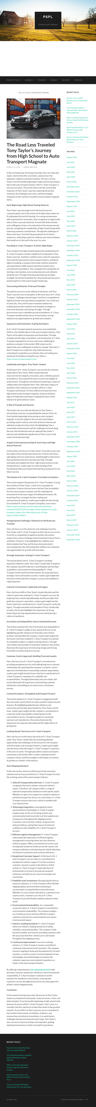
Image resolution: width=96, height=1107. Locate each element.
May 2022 (71, 368)
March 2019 (71, 520)
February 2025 (72, 236)
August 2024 (72, 265)
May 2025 (71, 221)
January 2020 (72, 490)
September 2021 (73, 392)
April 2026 (71, 177)
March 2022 (71, 378)
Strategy (42, 80)
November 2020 (73, 441)
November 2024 (73, 250)
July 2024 (70, 270)
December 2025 (73, 187)
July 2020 (70, 461)
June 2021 (71, 407)
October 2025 (72, 196)
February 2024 (72, 294)
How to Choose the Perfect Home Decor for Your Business (77, 139)
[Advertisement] (48, 58)
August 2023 (72, 324)
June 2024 (71, 275)
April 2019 (71, 515)
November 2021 (73, 388)
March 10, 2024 (14, 167)
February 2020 (72, 486)
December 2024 (73, 245)
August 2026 (72, 157)
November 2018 (73, 539)
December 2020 (73, 437)
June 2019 (71, 505)
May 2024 (71, 280)
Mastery (66, 80)
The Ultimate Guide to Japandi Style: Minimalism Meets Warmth (77, 110)
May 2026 (71, 172)
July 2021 (70, 402)
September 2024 (73, 260)
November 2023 (73, 309)
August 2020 (72, 456)
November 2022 (73, 348)
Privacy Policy (13, 80)
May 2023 (71, 334)
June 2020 (71, 466)
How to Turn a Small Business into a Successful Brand (77, 100)
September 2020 (73, 451)
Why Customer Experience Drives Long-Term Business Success (77, 120)
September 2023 (73, 319)
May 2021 (71, 412)
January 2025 (72, 240)
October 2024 (72, 255)
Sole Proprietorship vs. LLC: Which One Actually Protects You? (78, 129)
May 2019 (71, 510)
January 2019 (72, 530)
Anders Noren (76, 1100)
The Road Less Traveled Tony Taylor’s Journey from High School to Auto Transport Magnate (33, 153)
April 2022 (71, 373)
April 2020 (71, 476)
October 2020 (72, 446)
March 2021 (71, 422)
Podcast (79, 80)
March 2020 (71, 481)
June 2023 (71, 329)
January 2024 (72, 299)
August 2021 (72, 397)
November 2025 (73, 191)
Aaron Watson (30, 167)
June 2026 (71, 167)
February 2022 (72, 383)
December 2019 (73, 495)
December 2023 (73, 304)
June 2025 (71, 216)
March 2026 (71, 182)
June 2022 (71, 363)
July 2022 (70, 358)
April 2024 (71, 285)
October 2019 (72, 500)
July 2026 (70, 162)
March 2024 (71, 290)
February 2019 (72, 525)
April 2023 (71, 339)
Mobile (54, 80)
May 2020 (71, 471)
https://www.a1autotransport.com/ (22, 359)
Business (29, 80)
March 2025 (71, 231)
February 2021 (72, 427)
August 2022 (72, 353)
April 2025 (71, 226)
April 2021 (71, 417)
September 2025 (73, 201)
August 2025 (72, 206)
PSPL (48, 17)
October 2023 (72, 314)
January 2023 (72, 343)
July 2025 (70, 211)
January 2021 (72, 432)
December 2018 (73, 535)
